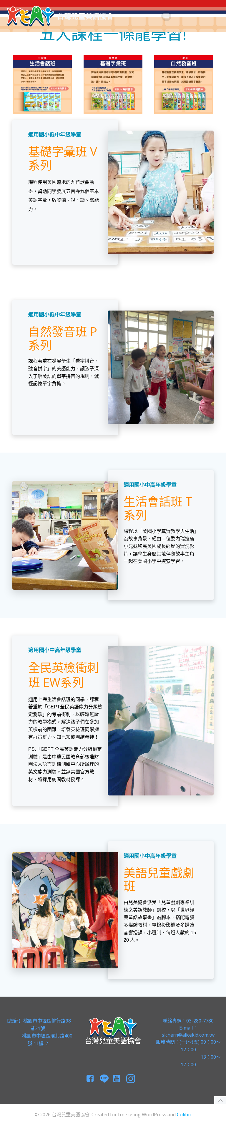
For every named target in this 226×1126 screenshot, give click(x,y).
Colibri (184, 1114)
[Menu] (166, 16)
